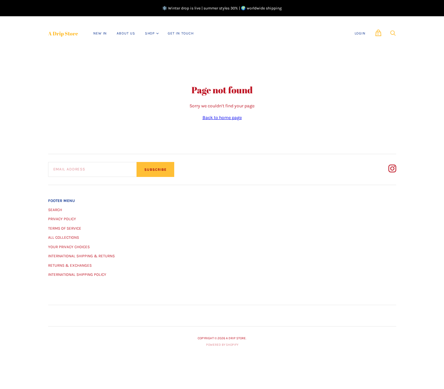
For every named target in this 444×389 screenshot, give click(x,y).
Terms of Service (64, 228)
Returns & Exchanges (70, 265)
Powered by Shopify (222, 345)
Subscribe (155, 170)
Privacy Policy (62, 219)
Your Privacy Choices (69, 247)
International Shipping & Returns (81, 256)
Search (55, 210)
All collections (63, 237)
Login (360, 33)
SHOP (150, 33)
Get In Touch (181, 33)
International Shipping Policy (77, 274)
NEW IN (100, 33)
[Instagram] (392, 170)
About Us (126, 33)
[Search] (393, 35)
